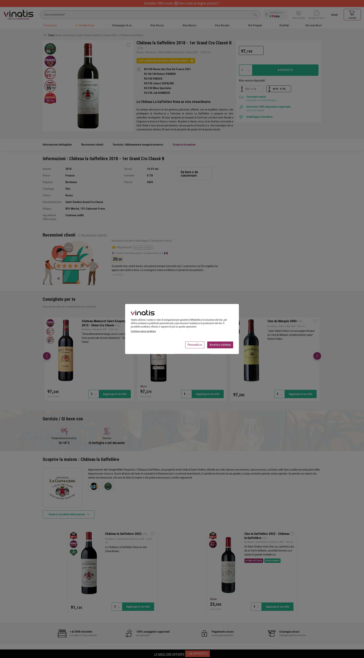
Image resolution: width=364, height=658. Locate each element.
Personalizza (195, 344)
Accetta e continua (220, 344)
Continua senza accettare (143, 331)
